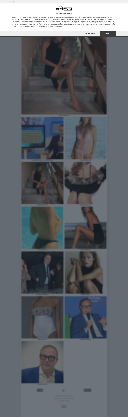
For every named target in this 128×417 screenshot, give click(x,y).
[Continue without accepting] (13, 1)
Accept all (108, 33)
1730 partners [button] (22, 17)
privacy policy (38, 26)
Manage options (90, 33)
